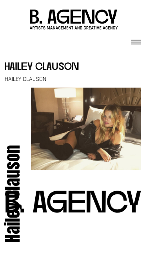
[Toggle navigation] (136, 39)
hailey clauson (42, 67)
